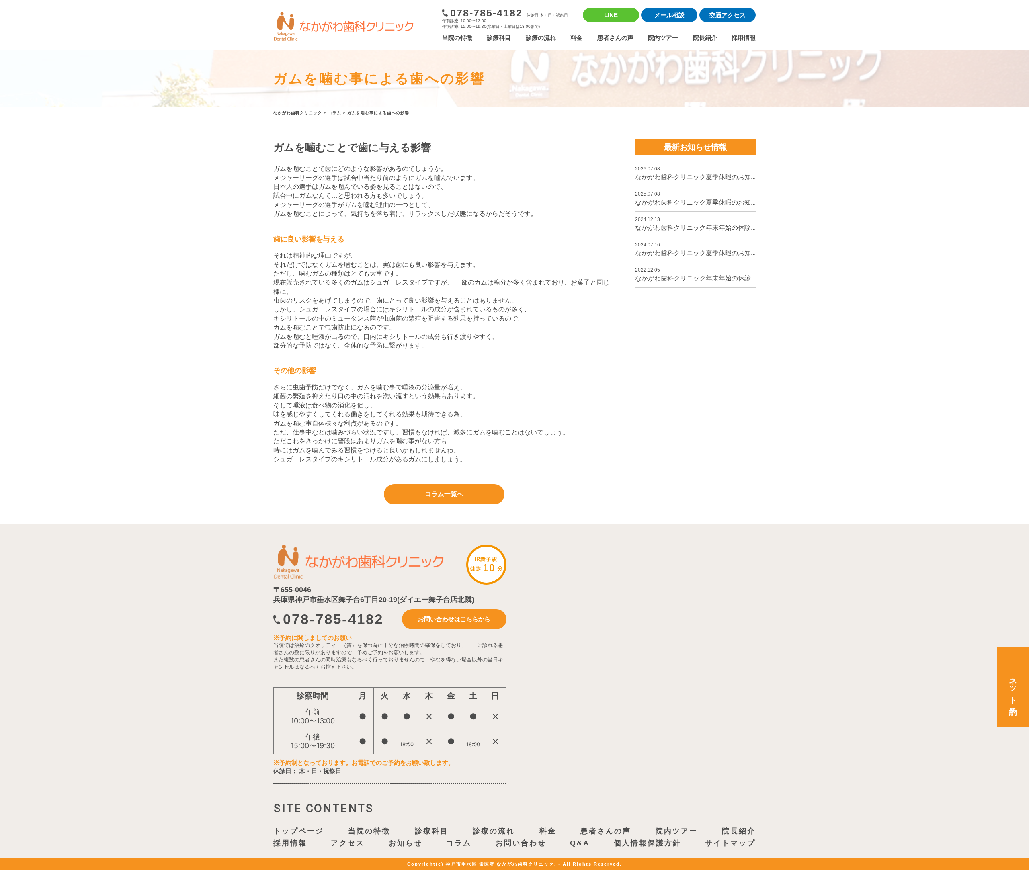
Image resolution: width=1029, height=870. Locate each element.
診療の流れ (541, 37)
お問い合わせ (521, 843)
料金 (576, 37)
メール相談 (669, 15)
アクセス (348, 843)
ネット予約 (1013, 686)
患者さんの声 (615, 37)
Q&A (580, 843)
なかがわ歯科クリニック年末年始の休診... (695, 224)
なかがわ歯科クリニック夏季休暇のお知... (695, 173)
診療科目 (499, 37)
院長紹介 (705, 37)
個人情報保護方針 (647, 843)
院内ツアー (663, 37)
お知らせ (405, 843)
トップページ (298, 831)
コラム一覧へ (444, 494)
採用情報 (744, 37)
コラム (458, 843)
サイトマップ (730, 843)
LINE (611, 15)
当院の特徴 (457, 37)
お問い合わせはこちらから (454, 619)
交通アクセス (727, 15)
